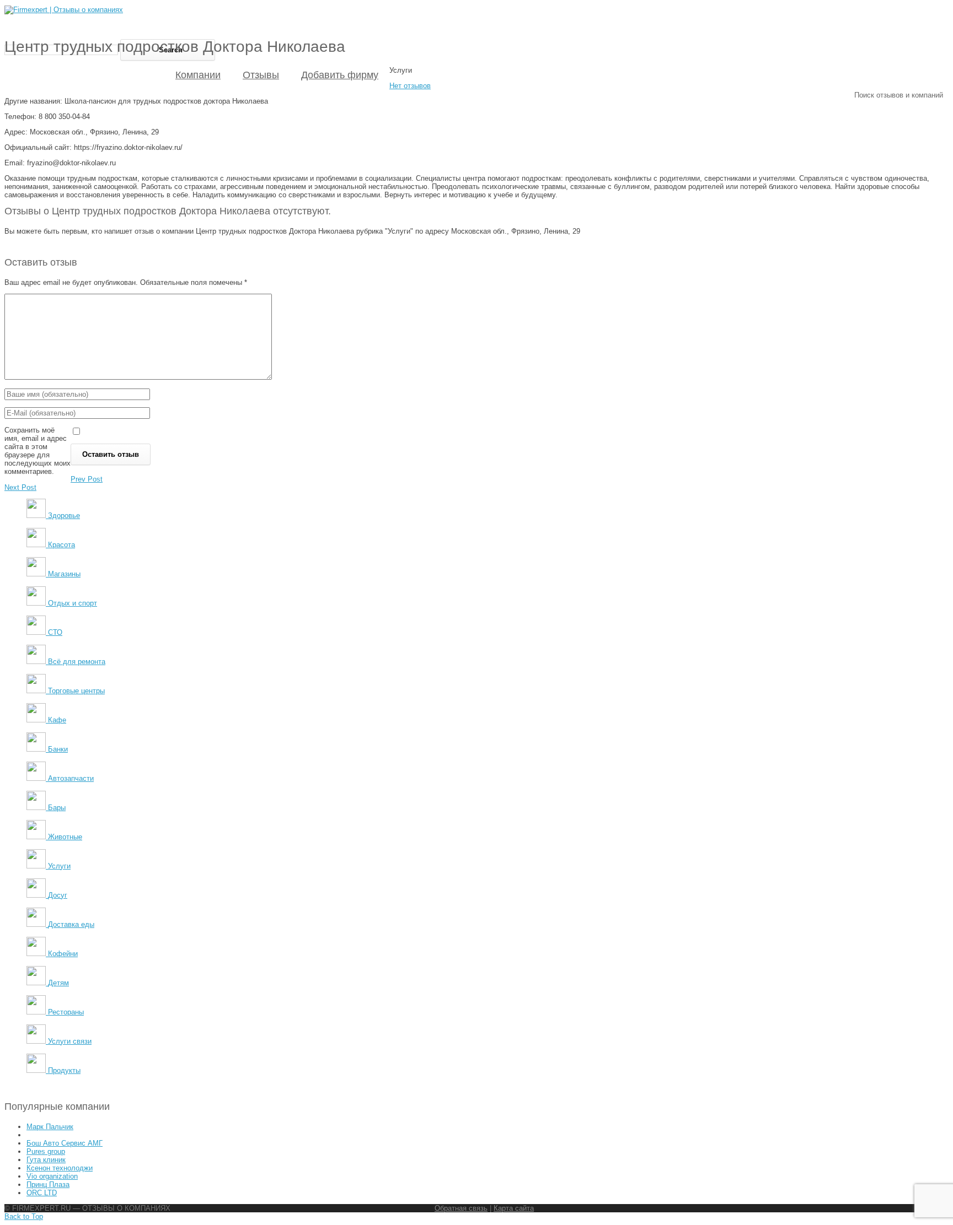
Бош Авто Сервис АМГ (64, 1143)
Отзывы (261, 74)
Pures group (45, 1151)
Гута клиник (46, 1160)
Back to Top (23, 1216)
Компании (198, 74)
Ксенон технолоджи (59, 1168)
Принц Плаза (47, 1184)
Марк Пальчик (49, 1127)
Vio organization (52, 1176)
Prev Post (87, 479)
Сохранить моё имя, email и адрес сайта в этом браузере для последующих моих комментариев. (37, 451)
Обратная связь (461, 1208)
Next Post (20, 487)
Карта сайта (514, 1208)
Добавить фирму (339, 74)
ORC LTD (41, 1193)
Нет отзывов (410, 86)
